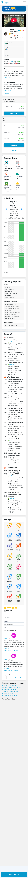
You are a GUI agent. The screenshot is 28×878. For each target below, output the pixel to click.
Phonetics (5, 685)
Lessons (9, 54)
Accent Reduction (7, 693)
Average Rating (18, 186)
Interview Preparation (9, 689)
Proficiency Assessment (9, 695)
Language (6, 621)
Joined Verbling (18, 165)
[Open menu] (24, 2)
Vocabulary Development (10, 691)
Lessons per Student (7, 186)
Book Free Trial (14, 874)
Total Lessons (19, 176)
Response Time (7, 165)
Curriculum (17, 687)
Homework (12, 685)
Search (6, 615)
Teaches (9, 42)
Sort (5, 627)
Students (9, 48)
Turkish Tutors (6, 699)
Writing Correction (8, 687)
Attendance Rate (7, 177)
